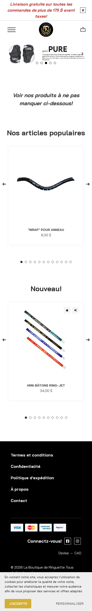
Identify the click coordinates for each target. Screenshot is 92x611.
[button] (70, 604)
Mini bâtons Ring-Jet (46, 386)
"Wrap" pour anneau (46, 230)
